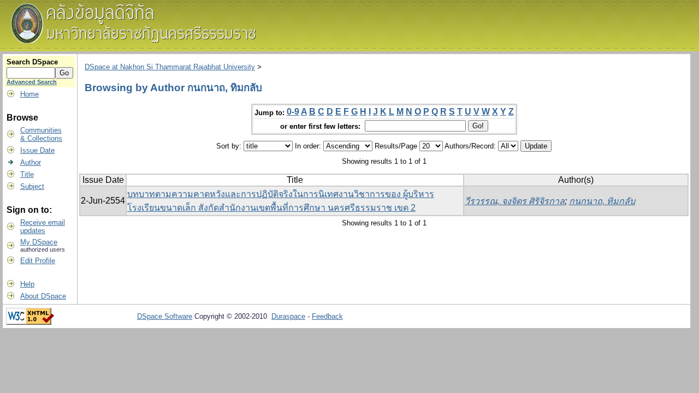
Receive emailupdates (42, 226)
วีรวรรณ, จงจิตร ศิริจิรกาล (515, 201)
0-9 (293, 111)
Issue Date (37, 150)
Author (30, 162)
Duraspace (288, 316)
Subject (32, 186)
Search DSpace (32, 62)
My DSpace (38, 242)
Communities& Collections (41, 134)
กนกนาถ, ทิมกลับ (602, 201)
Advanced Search (32, 82)
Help (27, 284)
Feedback (327, 316)
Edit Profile (37, 261)
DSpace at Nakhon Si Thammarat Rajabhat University (170, 67)
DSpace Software (164, 316)
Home (29, 94)
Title (27, 174)
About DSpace (43, 296)
